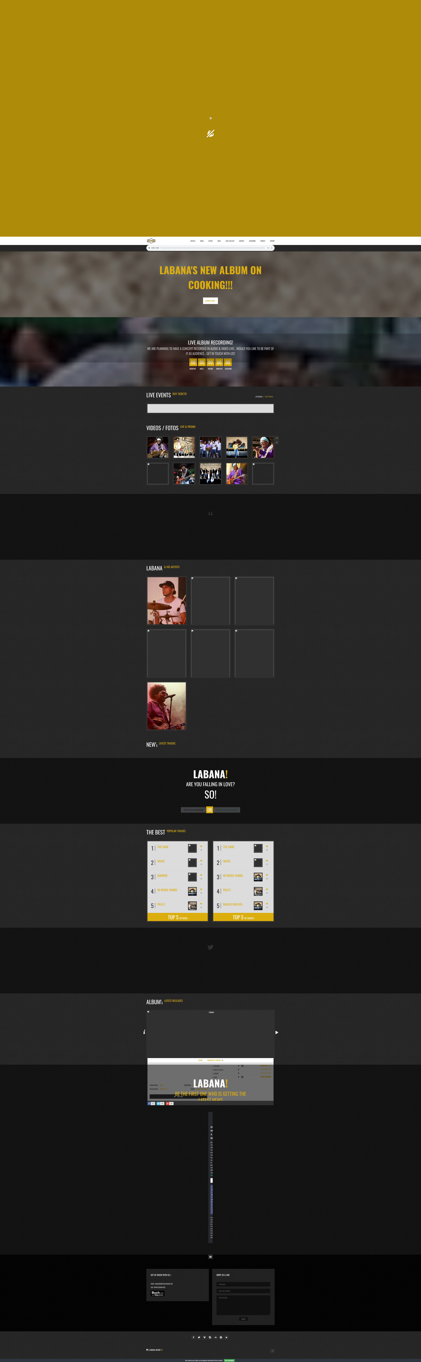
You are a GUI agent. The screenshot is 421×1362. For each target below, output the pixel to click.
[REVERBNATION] (226, 1337)
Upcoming (258, 396)
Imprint (272, 241)
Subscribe (252, 241)
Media (202, 241)
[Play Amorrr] (192, 877)
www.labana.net (159, 1287)
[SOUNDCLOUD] (215, 1337)
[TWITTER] (199, 1337)
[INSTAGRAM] (221, 1337)
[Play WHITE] (192, 863)
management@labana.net (164, 1283)
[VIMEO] (204, 1337)
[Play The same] (192, 848)
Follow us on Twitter (226, 810)
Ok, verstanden (229, 1360)
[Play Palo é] (192, 906)
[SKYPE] (210, 1337)
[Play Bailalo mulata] (258, 906)
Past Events (269, 396)
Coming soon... (210, 300)
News (219, 241)
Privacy (262, 241)
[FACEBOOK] (193, 1337)
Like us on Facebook (193, 810)
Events (210, 241)
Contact (241, 241)
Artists (193, 241)
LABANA (154, 240)
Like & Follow (230, 241)
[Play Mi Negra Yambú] (192, 891)
